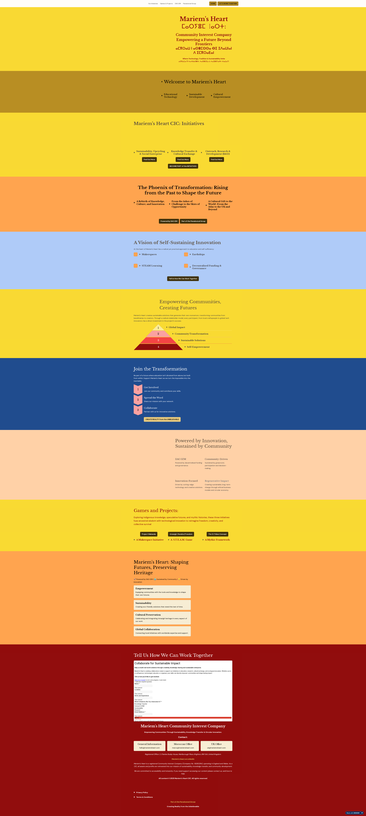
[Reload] (228, 662)
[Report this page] (362, 812)
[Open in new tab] (231, 662)
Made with (350, 813)
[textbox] (183, 3)
